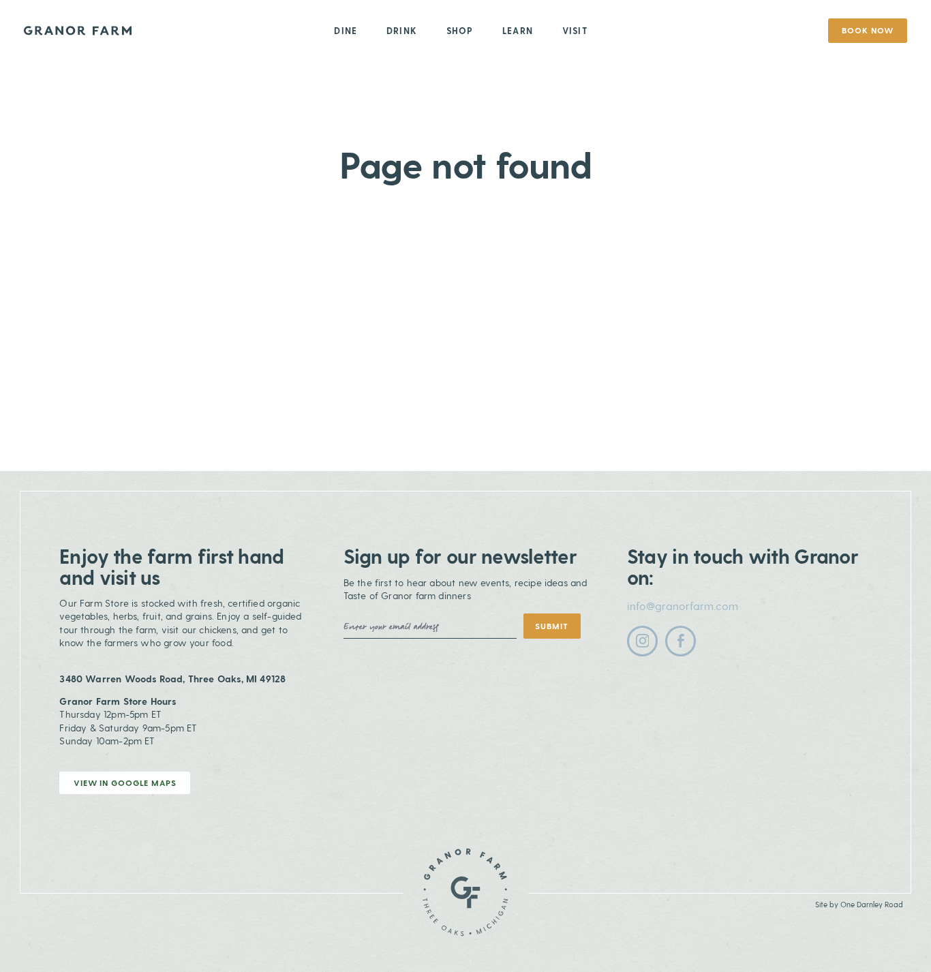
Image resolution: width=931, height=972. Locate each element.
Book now (867, 30)
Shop (460, 30)
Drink (401, 30)
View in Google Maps (125, 782)
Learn (517, 30)
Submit (551, 626)
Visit (574, 30)
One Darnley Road (871, 904)
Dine (345, 30)
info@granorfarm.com (682, 605)
